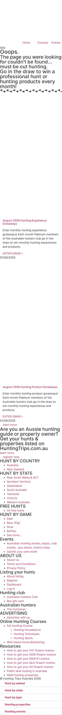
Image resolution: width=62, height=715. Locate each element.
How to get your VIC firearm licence (30, 650)
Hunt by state (14, 690)
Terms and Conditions (21, 564)
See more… (14, 535)
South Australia (17, 490)
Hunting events (15, 711)
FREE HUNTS (12, 506)
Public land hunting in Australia (27, 671)
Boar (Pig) (13, 522)
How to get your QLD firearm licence (31, 662)
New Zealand (15, 469)
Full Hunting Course (19, 625)
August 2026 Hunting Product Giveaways (30, 387)
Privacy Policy (16, 568)
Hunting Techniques (26, 634)
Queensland (14, 485)
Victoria (12, 498)
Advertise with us (18, 617)
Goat (10, 527)
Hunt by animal (15, 683)
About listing (15, 576)
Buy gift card (15, 601)
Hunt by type (13, 697)
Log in (11, 588)
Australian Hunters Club (22, 597)
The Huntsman (16, 609)
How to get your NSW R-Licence (28, 658)
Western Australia (18, 502)
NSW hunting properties (22, 675)
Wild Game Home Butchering (25, 642)
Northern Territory (19, 481)
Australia (12, 465)
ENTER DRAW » (13, 253)
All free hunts (15, 510)
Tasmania (13, 494)
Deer (10, 518)
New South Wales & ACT (23, 477)
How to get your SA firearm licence (30, 667)
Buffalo (11, 531)
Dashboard (14, 584)
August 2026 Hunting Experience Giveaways (24, 222)
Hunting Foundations (27, 629)
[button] (31, 683)
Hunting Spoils (23, 638)
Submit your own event (22, 551)
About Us (13, 560)
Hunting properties (17, 704)
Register (12, 580)
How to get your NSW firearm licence (31, 654)
